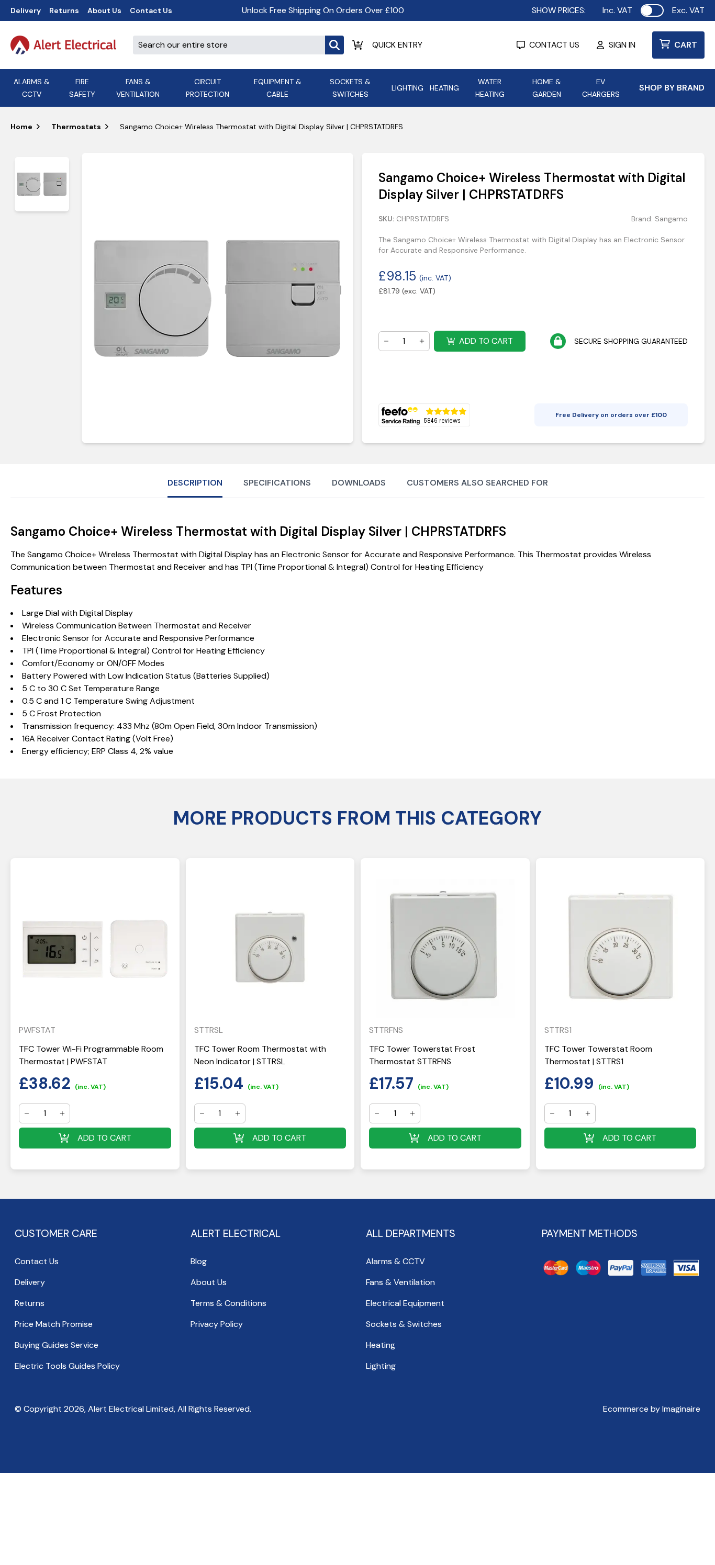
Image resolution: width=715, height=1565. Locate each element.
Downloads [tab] (359, 482)
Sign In (622, 44)
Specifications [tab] (277, 482)
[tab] (42, 184)
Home (21, 126)
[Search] (334, 45)
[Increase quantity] (422, 341)
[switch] (652, 10)
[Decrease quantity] (386, 341)
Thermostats (76, 126)
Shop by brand (672, 87)
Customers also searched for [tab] (477, 482)
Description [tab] (194, 482)
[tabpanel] (217, 298)
